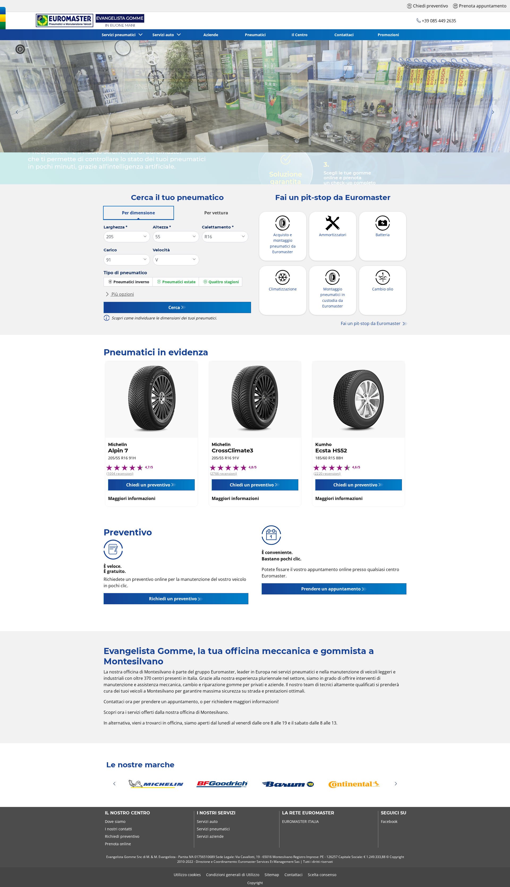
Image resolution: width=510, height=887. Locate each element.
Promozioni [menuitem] (388, 34)
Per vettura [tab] (216, 213)
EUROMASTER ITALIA (300, 821)
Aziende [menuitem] (210, 34)
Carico (110, 249)
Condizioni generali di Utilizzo (232, 874)
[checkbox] (128, 281)
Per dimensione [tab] (138, 213)
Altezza (162, 227)
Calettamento (218, 227)
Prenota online (118, 843)
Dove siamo (115, 821)
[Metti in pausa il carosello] (20, 49)
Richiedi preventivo (122, 836)
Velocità (161, 249)
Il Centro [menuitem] (300, 34)
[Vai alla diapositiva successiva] (493, 112)
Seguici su (393, 813)
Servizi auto (207, 821)
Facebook (389, 821)
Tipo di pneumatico (125, 272)
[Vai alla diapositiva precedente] (16, 112)
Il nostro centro (127, 813)
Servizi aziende (210, 836)
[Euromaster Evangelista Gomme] (89, 20)
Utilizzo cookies (187, 874)
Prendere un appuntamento (331, 589)
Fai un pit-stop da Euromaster (371, 323)
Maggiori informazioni (131, 498)
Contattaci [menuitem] (344, 34)
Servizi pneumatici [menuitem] (120, 34)
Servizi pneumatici (213, 828)
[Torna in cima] (496, 876)
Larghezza (116, 227)
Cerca (174, 307)
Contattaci (293, 874)
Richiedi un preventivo (173, 599)
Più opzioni (122, 294)
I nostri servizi (216, 813)
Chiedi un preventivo (148, 485)
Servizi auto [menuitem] (164, 34)
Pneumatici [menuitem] (255, 34)
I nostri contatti (118, 828)
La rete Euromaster (308, 813)
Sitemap (272, 874)
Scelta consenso (322, 874)
